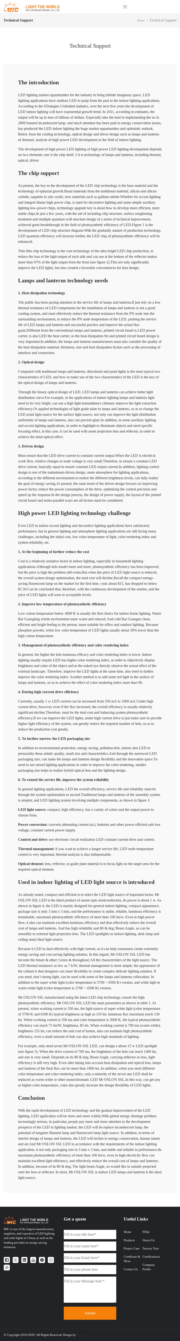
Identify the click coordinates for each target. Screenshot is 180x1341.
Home (141, 20)
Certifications (151, 1256)
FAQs (145, 1232)
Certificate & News (132, 1259)
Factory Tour (150, 1248)
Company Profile (148, 1267)
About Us (148, 1240)
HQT (80, 1335)
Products (129, 1240)
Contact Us (131, 1269)
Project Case (131, 1248)
